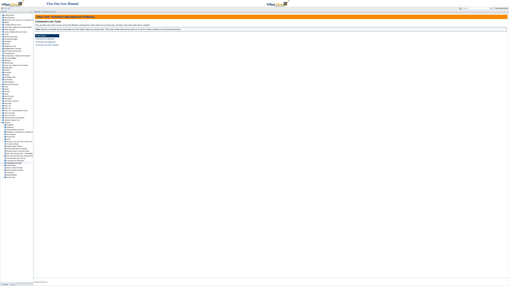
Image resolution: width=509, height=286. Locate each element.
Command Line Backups (45, 39)
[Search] (491, 8)
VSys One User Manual (62, 3)
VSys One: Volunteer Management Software (65, 16)
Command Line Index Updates (47, 45)
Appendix (37, 11)
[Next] (9, 8)
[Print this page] (460, 8)
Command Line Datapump (45, 42)
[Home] (2, 8)
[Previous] (6, 8)
